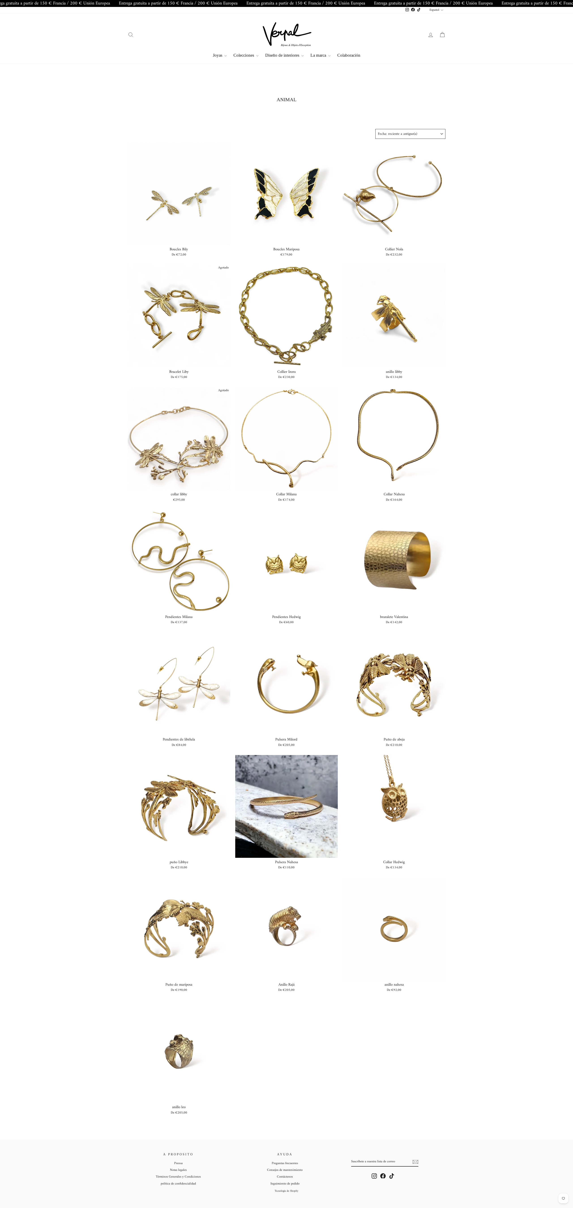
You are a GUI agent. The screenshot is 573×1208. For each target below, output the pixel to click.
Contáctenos (285, 1177)
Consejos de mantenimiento (285, 1170)
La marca (318, 55)
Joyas (218, 55)
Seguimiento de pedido (284, 1184)
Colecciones (244, 55)
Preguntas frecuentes (285, 1163)
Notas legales (178, 1170)
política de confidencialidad (178, 1184)
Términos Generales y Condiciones (178, 1177)
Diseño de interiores (282, 55)
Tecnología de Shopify (286, 1191)
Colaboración (348, 55)
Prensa (178, 1163)
